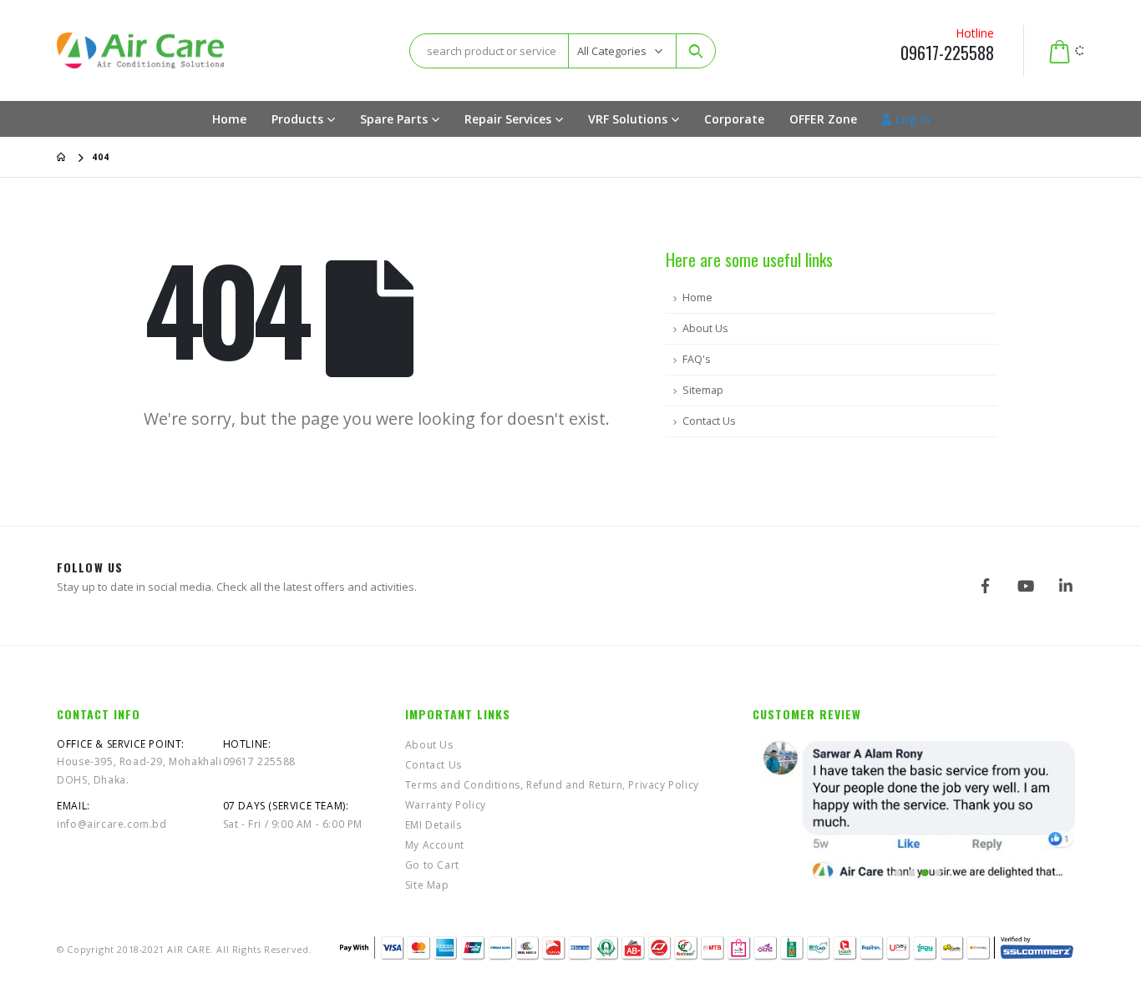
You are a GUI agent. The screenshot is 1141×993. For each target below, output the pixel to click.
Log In (913, 119)
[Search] (696, 51)
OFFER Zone (823, 119)
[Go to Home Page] (62, 157)
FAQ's (696, 359)
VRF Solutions (627, 119)
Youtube (1025, 585)
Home (229, 119)
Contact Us (709, 421)
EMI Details (433, 825)
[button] (898, 872)
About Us (705, 328)
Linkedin (1066, 585)
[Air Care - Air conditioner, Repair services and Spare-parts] (140, 50)
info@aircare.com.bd (111, 824)
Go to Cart (432, 865)
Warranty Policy (445, 805)
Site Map (427, 885)
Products (297, 119)
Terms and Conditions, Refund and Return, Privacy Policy (552, 785)
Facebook (985, 585)
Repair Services (507, 119)
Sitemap (702, 390)
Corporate (734, 119)
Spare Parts (394, 119)
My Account (434, 845)
